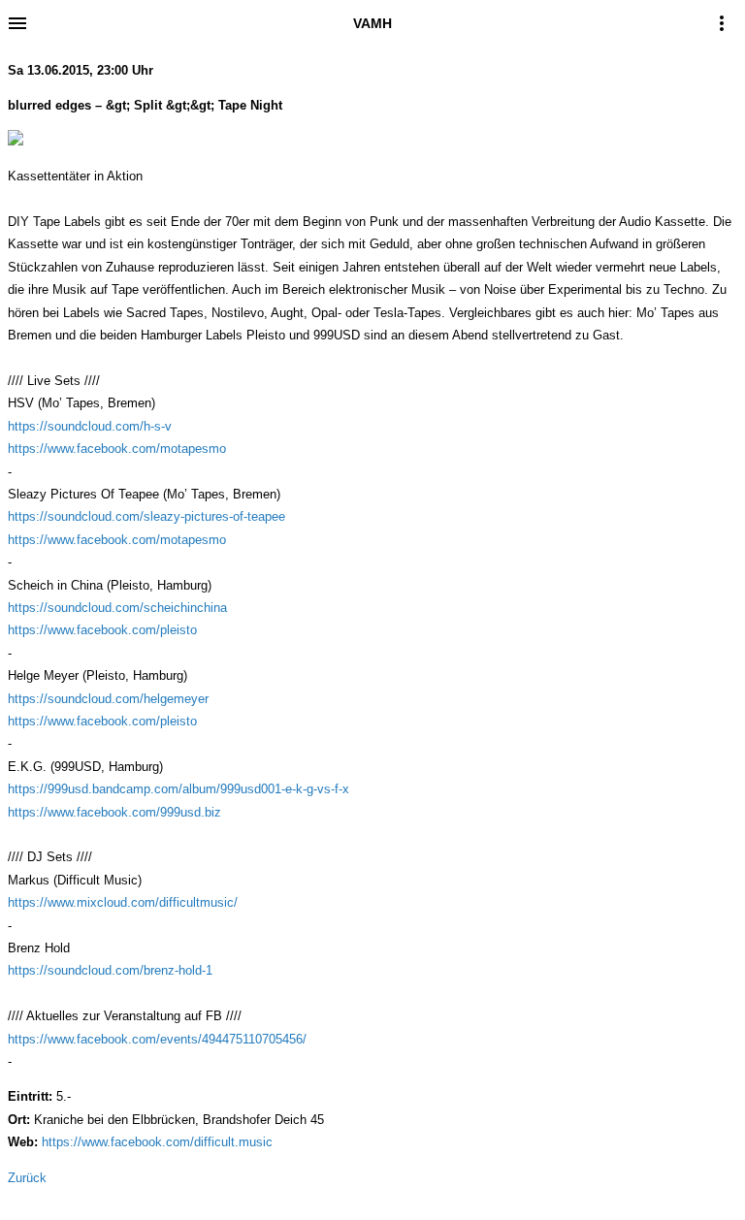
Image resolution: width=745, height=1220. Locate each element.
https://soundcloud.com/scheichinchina (117, 607)
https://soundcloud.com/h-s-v (90, 426)
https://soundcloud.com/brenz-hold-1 (110, 970)
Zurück (27, 1178)
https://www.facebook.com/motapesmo (117, 448)
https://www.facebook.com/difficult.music (157, 1142)
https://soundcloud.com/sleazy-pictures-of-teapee (146, 516)
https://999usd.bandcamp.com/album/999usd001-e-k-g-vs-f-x (178, 789)
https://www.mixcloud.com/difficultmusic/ (123, 902)
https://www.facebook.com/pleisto (102, 630)
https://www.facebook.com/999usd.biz (114, 812)
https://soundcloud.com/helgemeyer (108, 698)
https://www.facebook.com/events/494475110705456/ (157, 1039)
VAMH (372, 23)
